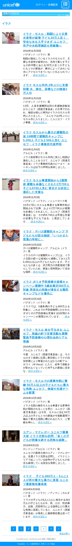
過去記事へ (64, 533)
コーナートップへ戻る (37, 539)
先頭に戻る (51, 539)
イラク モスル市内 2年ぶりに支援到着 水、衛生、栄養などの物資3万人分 (45, 89)
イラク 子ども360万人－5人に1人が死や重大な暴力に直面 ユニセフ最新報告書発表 (46, 480)
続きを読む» (40, 75)
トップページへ (22, 539)
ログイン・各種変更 (47, 4)
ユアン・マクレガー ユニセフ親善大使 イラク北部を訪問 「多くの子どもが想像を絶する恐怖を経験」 (46, 436)
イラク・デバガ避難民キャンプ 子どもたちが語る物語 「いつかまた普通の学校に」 (46, 235)
